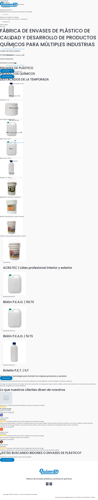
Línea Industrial (15, 96)
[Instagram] (4, 206)
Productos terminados (15, 55)
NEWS (4, 185)
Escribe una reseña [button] (5, 410)
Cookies (92, 497)
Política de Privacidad (83, 497)
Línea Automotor (16, 71)
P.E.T (12, 149)
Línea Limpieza (15, 108)
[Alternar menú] (13, 47)
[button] (11, 39)
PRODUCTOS (6, 39)
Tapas (13, 173)
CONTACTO (6, 198)
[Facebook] (1, 206)
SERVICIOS (6, 27)
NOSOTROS (6, 14)
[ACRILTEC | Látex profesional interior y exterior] (11, 234)
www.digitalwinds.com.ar (69, 497)
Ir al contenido (4, 1)
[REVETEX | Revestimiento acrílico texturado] (11, 215)
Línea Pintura (15, 120)
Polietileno (14, 161)
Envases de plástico (14, 132)
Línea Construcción (17, 83)
